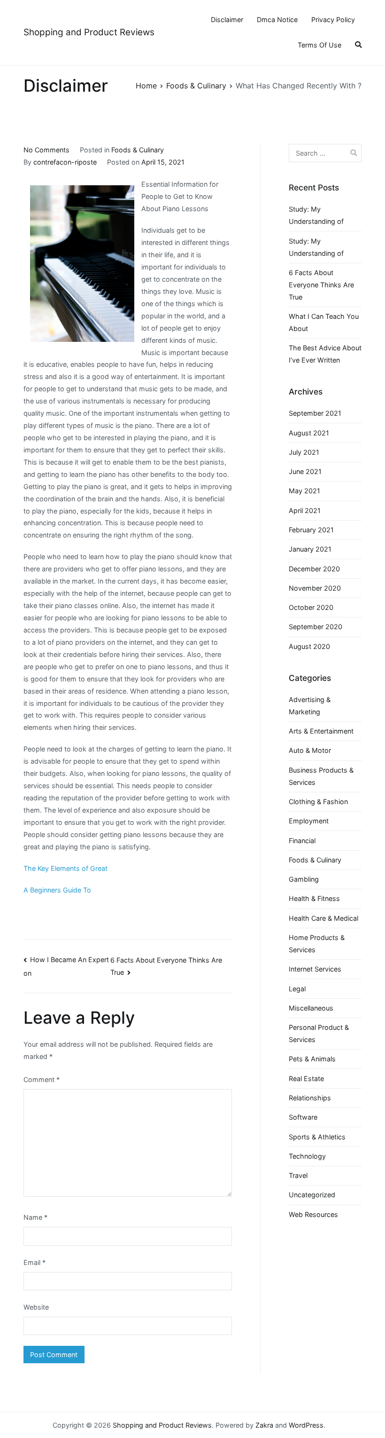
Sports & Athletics (317, 1137)
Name (35, 1217)
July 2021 (304, 452)
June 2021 (305, 471)
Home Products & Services (317, 943)
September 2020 (315, 627)
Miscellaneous (311, 1008)
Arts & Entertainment (321, 731)
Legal (297, 989)
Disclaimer (227, 20)
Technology (307, 1156)
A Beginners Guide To (57, 890)
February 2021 (311, 530)
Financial (302, 841)
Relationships (310, 1098)
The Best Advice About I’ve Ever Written (325, 354)
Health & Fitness (314, 898)
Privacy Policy (333, 20)
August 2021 (309, 433)
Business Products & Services (321, 776)
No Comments (46, 150)
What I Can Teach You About (324, 322)
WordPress (306, 1425)
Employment (309, 821)
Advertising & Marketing (310, 705)
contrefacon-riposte (65, 162)
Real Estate (306, 1078)
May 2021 (304, 491)
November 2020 (315, 588)
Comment (41, 1079)
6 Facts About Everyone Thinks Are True (321, 285)
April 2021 (305, 510)
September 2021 (315, 413)
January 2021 (310, 549)
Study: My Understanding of (316, 215)
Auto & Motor (310, 750)
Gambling (304, 879)
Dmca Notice (277, 20)
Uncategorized (312, 1195)
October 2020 (311, 607)
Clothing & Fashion (318, 802)
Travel (298, 1175)
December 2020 (314, 569)
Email (34, 1262)
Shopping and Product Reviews (88, 32)
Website (36, 1307)
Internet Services (315, 969)
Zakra (264, 1425)
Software (303, 1117)
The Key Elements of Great (65, 868)
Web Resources (313, 1214)
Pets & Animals (312, 1059)
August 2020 (309, 646)
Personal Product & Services (319, 1033)
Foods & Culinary (137, 150)
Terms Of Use (319, 45)
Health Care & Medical (323, 918)
